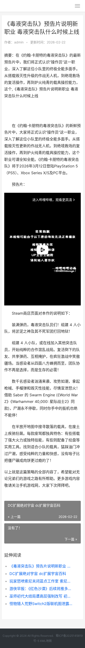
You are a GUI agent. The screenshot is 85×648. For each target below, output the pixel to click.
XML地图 (46, 641)
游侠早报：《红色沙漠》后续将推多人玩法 (41, 588)
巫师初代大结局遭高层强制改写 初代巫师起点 (41, 596)
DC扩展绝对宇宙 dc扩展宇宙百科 (37, 573)
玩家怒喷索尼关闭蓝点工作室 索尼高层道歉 (41, 581)
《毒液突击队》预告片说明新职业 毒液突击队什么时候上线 (41, 566)
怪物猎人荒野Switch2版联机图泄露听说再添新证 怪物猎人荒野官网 (41, 603)
